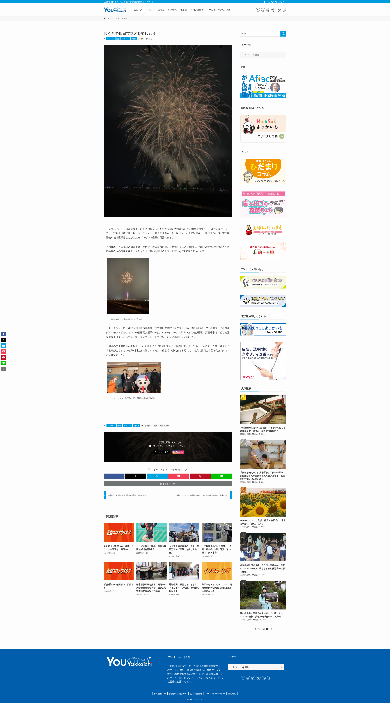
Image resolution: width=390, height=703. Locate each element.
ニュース (110, 38)
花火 (155, 425)
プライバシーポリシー (215, 693)
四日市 (133, 38)
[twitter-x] (269, 1)
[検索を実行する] (283, 34)
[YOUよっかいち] (115, 9)
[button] (114, 476)
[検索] (284, 1)
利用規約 (232, 693)
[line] (276, 1)
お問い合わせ (196, 693)
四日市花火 (164, 425)
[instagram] (273, 1)
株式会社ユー (160, 693)
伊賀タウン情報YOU (178, 693)
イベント (125, 38)
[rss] (280, 1)
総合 (118, 38)
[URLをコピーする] (3, 369)
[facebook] (265, 1)
